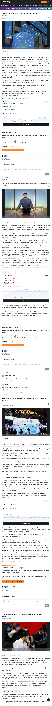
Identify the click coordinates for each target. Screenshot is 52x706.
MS (20, 57)
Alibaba (19, 444)
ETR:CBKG (24, 658)
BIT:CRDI (46, 660)
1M (8, 113)
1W (6, 113)
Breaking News (5, 5)
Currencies (12, 5)
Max (18, 113)
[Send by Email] (14, 155)
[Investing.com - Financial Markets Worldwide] (8, 2)
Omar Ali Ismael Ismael (10, 375)
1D (3, 113)
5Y (15, 113)
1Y (13, 113)
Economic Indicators (37, 5)
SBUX (29, 93)
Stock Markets (27, 5)
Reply (4, 380)
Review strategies (21, 103)
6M (10, 113)
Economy (46, 5)
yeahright (7, 384)
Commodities (20, 5)
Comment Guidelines (6, 177)
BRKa (4, 87)
